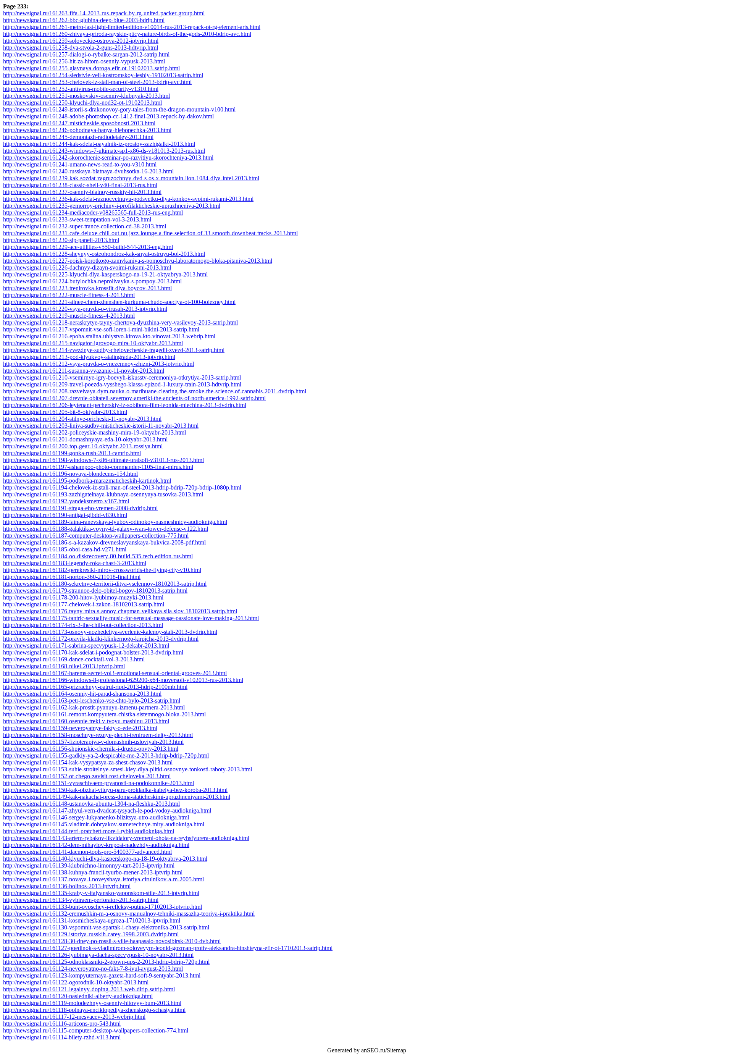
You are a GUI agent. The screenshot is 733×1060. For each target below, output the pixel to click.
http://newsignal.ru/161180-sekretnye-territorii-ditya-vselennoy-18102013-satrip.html (105, 583)
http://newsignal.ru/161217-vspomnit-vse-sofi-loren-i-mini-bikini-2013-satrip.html (101, 329)
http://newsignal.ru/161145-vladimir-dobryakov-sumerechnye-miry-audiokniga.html (103, 824)
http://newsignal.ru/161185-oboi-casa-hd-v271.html (64, 549)
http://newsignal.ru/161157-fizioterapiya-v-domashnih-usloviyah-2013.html (93, 741)
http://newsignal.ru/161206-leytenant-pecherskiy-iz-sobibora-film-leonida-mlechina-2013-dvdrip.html (124, 405)
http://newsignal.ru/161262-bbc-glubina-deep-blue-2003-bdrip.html (84, 20)
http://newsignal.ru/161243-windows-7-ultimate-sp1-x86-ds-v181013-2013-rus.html (104, 150)
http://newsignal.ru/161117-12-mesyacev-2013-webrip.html (74, 1016)
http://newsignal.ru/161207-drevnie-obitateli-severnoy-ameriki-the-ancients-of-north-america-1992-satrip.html (134, 398)
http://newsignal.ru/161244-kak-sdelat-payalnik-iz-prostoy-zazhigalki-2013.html (99, 144)
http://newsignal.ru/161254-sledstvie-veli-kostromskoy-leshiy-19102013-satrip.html (103, 75)
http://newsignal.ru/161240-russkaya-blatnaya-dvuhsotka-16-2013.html (88, 171)
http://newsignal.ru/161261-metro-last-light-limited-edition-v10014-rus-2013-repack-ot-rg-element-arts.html (131, 27)
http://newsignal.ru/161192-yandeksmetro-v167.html (66, 501)
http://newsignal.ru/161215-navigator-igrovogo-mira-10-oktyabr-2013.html (93, 343)
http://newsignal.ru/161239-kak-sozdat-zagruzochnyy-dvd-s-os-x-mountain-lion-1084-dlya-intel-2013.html (131, 178)
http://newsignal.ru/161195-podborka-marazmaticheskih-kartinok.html (87, 480)
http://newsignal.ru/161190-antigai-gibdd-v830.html (65, 515)
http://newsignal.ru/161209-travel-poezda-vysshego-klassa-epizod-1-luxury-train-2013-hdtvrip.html (122, 384)
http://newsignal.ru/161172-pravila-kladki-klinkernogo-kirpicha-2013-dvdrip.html (101, 638)
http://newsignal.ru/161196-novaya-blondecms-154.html (70, 473)
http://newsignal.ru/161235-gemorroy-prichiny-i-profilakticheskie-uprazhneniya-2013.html (111, 205)
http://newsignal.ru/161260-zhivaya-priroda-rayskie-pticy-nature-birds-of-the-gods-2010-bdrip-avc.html (127, 34)
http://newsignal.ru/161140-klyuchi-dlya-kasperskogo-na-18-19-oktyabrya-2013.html (105, 858)
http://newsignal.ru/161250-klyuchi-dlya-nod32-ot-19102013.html (82, 102)
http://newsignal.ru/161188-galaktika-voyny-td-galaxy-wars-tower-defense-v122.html (105, 528)
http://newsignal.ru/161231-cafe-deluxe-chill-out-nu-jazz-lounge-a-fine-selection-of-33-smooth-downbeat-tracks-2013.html (150, 233)
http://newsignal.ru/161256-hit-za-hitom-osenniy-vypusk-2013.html (84, 61)
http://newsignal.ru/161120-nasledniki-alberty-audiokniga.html (78, 996)
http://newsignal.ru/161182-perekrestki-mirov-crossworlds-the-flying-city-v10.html (102, 570)
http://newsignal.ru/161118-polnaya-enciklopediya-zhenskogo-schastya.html (94, 1010)
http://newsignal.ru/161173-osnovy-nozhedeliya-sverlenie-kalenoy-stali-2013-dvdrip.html (110, 632)
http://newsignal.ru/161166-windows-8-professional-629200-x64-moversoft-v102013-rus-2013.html (123, 680)
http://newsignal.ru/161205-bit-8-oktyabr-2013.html (65, 412)
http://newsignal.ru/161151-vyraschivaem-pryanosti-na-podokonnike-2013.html (98, 783)
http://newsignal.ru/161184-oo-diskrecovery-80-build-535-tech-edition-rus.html (98, 556)
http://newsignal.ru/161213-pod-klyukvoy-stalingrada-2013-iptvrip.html (89, 357)
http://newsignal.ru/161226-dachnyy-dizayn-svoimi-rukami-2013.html (87, 267)
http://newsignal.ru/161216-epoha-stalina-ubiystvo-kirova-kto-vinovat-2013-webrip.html (109, 336)
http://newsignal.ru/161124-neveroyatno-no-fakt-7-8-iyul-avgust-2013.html (93, 968)
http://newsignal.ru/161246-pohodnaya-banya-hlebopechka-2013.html (87, 130)
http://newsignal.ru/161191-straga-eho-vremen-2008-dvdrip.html (80, 508)
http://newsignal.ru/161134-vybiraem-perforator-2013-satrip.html (80, 900)
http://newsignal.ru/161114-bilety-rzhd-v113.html (62, 1037)
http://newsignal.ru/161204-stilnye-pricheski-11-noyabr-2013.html (82, 418)
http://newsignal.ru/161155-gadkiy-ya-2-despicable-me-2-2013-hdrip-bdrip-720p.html (106, 755)
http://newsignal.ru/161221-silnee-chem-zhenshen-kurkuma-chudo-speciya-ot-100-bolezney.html (119, 302)
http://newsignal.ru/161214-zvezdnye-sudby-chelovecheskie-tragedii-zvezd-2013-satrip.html (113, 350)
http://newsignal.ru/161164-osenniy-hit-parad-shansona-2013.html (82, 693)
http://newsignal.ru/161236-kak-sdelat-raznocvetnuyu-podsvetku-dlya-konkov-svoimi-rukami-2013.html (128, 199)
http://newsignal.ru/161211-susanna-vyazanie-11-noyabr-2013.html (83, 370)
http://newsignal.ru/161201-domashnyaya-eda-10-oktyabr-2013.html (85, 439)
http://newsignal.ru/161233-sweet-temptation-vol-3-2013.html (77, 219)
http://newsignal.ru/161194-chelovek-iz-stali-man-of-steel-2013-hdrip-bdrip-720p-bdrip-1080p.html (122, 487)
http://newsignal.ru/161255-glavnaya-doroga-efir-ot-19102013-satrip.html (91, 68)
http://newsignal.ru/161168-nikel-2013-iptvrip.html (64, 666)
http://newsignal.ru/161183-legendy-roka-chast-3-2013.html (74, 563)
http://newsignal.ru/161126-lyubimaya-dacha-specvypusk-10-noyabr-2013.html (98, 955)
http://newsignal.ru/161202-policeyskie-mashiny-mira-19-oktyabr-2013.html (94, 432)
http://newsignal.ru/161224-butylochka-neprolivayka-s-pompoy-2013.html (92, 281)
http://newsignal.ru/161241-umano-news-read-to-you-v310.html (80, 164)
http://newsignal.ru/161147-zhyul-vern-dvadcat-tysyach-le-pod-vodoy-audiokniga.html (107, 810)
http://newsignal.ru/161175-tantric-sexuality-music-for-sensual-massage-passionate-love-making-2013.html (131, 618)
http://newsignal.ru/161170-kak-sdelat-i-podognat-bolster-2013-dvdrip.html (93, 652)
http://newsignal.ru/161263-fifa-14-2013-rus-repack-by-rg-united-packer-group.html (104, 13)
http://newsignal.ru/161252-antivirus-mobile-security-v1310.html (80, 89)
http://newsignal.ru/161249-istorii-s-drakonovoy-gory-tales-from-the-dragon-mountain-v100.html (119, 109)
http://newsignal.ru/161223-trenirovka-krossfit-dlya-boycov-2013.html (87, 288)
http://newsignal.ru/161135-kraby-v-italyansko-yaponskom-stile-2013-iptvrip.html (101, 893)
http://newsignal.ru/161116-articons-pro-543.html (62, 1023)
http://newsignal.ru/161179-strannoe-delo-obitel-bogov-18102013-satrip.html (95, 590)
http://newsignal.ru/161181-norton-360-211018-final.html (71, 577)
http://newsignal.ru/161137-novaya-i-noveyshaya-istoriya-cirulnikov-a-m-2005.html (103, 879)
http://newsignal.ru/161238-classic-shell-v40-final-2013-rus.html (80, 185)
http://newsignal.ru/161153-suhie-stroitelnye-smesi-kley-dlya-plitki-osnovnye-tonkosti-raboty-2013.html (127, 769)
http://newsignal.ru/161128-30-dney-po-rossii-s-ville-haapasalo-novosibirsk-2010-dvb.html (112, 941)
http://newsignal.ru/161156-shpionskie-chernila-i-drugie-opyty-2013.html (90, 748)
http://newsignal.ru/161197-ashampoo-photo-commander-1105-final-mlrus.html (98, 467)
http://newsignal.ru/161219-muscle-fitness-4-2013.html (69, 315)
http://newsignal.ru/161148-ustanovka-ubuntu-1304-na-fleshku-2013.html (91, 803)
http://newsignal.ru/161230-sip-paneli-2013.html (61, 240)
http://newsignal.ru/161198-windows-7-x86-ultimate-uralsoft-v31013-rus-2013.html (103, 460)
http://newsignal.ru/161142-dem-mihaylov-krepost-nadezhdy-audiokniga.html (96, 845)
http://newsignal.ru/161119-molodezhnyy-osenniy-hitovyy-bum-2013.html (92, 1003)
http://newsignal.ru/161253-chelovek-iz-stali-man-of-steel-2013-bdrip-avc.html (97, 82)
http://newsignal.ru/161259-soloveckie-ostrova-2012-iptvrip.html (80, 40)
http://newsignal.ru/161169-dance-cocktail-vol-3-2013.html (74, 659)
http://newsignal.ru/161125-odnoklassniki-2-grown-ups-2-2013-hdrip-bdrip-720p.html (106, 961)
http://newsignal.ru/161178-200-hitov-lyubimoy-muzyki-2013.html (83, 597)
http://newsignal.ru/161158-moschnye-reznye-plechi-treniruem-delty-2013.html (98, 735)
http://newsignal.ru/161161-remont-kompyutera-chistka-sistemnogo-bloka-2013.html (104, 714)
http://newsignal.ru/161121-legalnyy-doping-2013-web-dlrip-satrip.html (89, 989)
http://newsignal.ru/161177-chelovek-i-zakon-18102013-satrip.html (83, 604)
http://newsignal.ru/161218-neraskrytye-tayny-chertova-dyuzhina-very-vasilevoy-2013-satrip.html (120, 322)
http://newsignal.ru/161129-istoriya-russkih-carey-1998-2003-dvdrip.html (91, 934)
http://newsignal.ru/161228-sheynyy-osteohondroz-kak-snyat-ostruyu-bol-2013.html (104, 253)
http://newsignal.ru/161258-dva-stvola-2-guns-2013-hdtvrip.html (80, 47)
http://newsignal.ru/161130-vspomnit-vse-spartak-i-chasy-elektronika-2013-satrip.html (106, 927)
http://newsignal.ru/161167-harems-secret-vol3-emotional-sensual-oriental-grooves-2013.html (115, 673)
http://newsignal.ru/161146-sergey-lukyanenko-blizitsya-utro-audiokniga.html (96, 817)
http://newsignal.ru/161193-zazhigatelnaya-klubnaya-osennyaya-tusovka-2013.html (103, 494)
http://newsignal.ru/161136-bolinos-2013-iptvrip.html (67, 886)
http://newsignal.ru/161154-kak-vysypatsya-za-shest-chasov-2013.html (88, 762)
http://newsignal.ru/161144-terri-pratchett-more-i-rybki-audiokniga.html (88, 831)
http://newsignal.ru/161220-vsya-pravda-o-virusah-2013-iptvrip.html (85, 308)
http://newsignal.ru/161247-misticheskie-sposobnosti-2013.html (79, 123)
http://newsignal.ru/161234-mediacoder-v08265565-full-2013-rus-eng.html (93, 212)
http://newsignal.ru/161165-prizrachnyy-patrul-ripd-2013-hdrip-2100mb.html (95, 687)
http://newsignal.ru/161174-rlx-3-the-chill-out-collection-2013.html (83, 625)
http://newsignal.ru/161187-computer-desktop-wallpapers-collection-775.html (96, 535)
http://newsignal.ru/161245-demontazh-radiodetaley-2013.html (78, 137)
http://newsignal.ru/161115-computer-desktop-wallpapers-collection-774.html (95, 1030)
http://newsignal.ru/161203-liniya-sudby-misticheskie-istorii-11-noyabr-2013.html (101, 425)
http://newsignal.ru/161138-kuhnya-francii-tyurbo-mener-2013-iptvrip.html (92, 872)
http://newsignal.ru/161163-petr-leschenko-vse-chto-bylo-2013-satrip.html (91, 700)
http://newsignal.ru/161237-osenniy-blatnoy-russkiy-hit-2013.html (82, 192)
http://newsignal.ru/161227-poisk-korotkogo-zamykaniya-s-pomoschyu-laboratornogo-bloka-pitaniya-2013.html (137, 260)
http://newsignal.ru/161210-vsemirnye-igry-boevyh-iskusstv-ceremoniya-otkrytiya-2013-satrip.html (122, 377)
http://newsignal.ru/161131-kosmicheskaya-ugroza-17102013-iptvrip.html (91, 920)
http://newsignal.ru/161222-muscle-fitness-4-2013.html (69, 295)
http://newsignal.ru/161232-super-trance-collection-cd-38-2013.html (84, 226)
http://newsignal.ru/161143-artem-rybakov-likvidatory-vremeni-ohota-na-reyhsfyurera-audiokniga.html (126, 838)
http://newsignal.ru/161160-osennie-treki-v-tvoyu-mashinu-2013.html (86, 721)
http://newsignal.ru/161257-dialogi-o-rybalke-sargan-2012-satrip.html (86, 54)
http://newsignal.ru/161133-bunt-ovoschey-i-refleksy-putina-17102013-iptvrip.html (102, 906)
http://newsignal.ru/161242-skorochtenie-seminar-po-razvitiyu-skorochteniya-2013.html (108, 157)
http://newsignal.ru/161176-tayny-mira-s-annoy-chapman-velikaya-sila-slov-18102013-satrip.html (120, 611)
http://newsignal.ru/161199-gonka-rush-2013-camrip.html (72, 453)
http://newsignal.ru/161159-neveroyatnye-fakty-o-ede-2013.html (80, 728)
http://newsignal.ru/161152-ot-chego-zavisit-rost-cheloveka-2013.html (87, 776)
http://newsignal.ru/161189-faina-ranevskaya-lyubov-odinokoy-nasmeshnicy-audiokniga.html (115, 522)
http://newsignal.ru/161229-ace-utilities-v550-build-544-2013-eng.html (88, 247)
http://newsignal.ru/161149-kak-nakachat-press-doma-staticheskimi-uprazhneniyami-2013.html (116, 796)
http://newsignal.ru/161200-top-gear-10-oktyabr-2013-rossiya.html (83, 446)
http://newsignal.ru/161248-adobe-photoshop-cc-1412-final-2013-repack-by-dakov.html (108, 116)
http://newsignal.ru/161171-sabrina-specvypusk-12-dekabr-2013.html (86, 645)
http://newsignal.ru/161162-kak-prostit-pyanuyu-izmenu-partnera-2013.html (94, 707)
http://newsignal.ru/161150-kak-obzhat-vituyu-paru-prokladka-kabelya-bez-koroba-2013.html (115, 790)
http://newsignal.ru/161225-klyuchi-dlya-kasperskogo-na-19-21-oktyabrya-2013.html (105, 274)
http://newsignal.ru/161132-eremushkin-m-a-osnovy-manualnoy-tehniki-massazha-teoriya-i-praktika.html (129, 913)
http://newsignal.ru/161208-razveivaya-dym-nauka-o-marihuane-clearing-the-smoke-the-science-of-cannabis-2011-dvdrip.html (154, 391)
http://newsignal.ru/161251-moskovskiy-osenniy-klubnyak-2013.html (86, 95)
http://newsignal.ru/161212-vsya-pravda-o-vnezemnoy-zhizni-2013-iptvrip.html (98, 363)
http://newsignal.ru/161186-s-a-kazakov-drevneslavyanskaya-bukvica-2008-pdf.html (104, 542)
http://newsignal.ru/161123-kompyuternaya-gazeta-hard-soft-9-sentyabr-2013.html (101, 975)
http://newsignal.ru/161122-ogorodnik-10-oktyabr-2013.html (76, 982)
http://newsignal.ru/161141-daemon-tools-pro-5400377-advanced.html (87, 851)
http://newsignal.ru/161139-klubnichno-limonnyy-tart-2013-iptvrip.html (88, 865)
